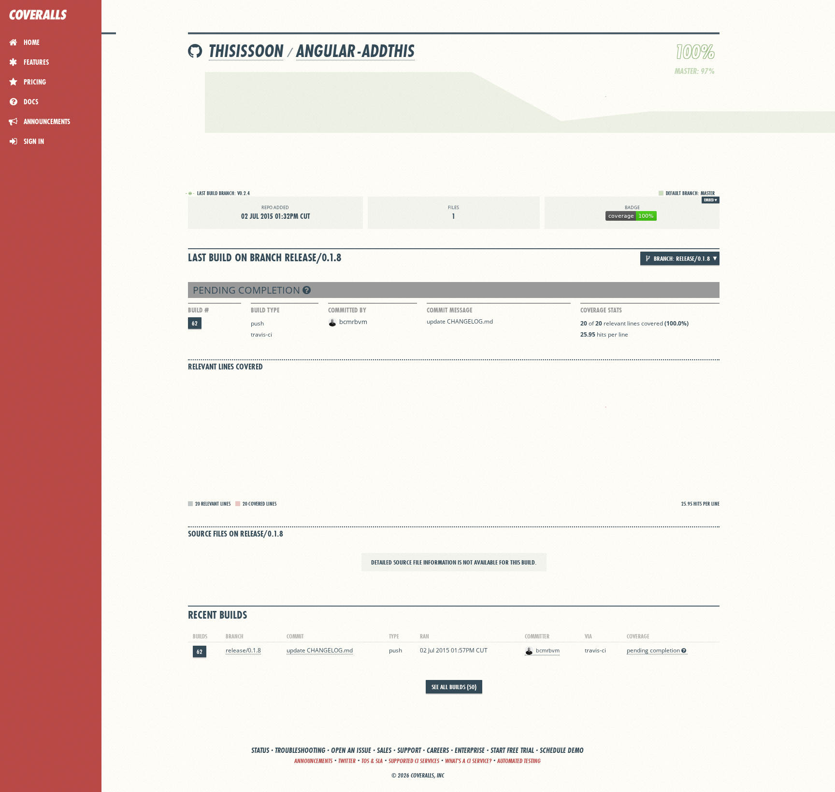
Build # (198, 310)
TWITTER (347, 761)
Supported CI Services (414, 761)
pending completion (247, 290)
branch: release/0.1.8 (681, 258)
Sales (384, 750)
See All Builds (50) (454, 686)
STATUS (260, 750)
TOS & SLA (372, 761)
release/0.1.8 (243, 650)
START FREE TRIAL (512, 750)
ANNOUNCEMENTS (313, 761)
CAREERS (438, 750)
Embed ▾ (710, 200)
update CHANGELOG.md (460, 321)
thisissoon (246, 51)
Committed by (347, 310)
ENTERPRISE (470, 750)
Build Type (265, 310)
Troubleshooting (300, 750)
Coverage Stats (601, 310)
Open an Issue (351, 750)
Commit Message (449, 310)
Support (409, 750)
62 (195, 323)
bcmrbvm (353, 321)
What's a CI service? (468, 761)
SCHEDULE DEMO (562, 750)
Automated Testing (519, 761)
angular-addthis (355, 51)
